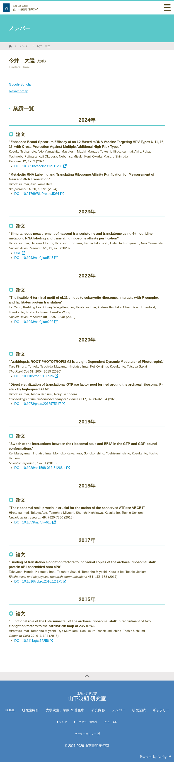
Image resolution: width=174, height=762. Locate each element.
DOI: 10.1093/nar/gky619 (32, 522)
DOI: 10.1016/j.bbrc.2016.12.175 (38, 581)
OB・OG (111, 722)
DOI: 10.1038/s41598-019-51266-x (39, 468)
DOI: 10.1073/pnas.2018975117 (37, 404)
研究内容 (98, 710)
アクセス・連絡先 (86, 722)
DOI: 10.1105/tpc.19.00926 (34, 376)
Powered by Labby (154, 757)
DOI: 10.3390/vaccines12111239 (38, 166)
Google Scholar (20, 84)
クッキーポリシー (86, 734)
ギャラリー (160, 710)
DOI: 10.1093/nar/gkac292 (33, 322)
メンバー (24, 46)
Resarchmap (18, 91)
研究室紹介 (30, 710)
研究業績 (139, 710)
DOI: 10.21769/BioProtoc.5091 (36, 194)
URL (17, 253)
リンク (62, 722)
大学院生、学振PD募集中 (65, 710)
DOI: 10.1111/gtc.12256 (31, 641)
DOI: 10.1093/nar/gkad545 (33, 258)
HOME (10, 710)
